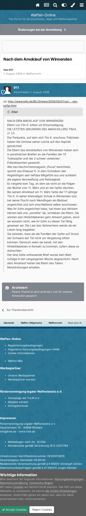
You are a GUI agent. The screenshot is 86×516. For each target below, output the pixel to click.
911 (11, 69)
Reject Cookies (42, 509)
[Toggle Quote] (9, 111)
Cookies (18, 486)
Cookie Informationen (21, 353)
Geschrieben (31, 92)
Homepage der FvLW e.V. (24, 398)
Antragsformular (18, 405)
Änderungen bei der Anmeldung (40, 29)
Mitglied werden (18, 402)
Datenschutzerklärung (14, 482)
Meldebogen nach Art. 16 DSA (27, 441)
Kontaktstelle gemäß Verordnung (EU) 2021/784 (38, 445)
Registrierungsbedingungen (25, 345)
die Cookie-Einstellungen (61, 490)
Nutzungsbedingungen (69, 479)
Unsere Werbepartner (21, 375)
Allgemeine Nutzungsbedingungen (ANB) (34, 349)
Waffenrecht (33, 73)
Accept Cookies (15, 509)
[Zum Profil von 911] (7, 90)
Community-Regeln (41, 482)
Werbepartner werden (22, 379)
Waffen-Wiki (15, 360)
